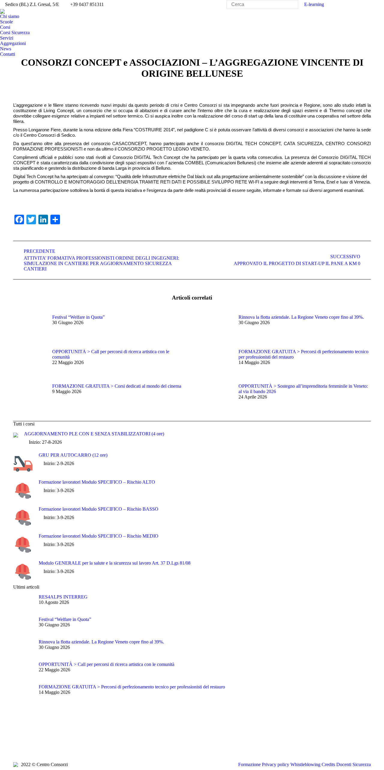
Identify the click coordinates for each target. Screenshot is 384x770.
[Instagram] (63, 743)
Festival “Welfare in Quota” (78, 317)
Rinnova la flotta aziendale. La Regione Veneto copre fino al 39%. (301, 317)
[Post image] (29, 328)
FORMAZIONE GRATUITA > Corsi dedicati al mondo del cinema (116, 386)
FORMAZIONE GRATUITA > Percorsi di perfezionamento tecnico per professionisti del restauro (303, 354)
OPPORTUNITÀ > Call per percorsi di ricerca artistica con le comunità (110, 354)
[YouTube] (36, 743)
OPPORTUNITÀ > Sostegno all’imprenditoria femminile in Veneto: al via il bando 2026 (303, 389)
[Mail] (72, 743)
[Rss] (45, 743)
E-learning (314, 4)
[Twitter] (27, 743)
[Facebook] (18, 743)
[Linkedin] (54, 743)
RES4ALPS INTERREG (63, 596)
